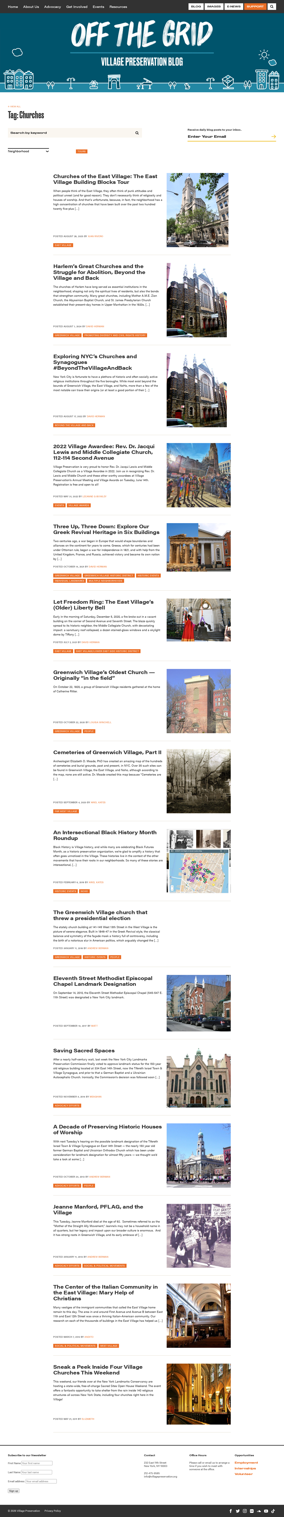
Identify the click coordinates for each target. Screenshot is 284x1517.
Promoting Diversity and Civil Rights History (115, 335)
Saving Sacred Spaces (84, 1050)
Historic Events (148, 575)
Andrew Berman (97, 948)
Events (98, 6)
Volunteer (244, 1473)
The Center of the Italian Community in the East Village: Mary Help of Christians (105, 1292)
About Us (31, 6)
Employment (246, 1462)
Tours (82, 151)
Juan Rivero (95, 236)
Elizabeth (88, 1418)
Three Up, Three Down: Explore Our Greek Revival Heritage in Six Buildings (106, 528)
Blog (196, 6)
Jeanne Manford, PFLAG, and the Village (98, 1209)
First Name (14, 1463)
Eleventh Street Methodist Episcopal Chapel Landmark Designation (103, 980)
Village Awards (79, 505)
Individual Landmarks (69, 580)
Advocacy (52, 6)
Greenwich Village (67, 335)
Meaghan (96, 1096)
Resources (118, 6)
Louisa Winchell (100, 722)
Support (255, 6)
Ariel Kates (98, 802)
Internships (245, 1468)
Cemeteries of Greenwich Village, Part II (107, 752)
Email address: (17, 1481)
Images (214, 6)
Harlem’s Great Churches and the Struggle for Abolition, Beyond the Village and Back (99, 271)
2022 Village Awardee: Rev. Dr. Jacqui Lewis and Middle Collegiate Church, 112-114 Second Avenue (103, 451)
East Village (63, 245)
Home (13, 6)
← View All (14, 106)
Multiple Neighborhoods (105, 580)
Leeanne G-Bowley (94, 496)
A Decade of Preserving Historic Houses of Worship (107, 1129)
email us (210, 1462)
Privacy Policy (53, 1511)
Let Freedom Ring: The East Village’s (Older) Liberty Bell (103, 604)
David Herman (95, 326)
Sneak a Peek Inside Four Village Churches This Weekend (98, 1369)
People (89, 731)
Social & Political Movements (104, 1265)
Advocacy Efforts (67, 1105)
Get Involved (76, 6)
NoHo (84, 891)
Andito (89, 1336)
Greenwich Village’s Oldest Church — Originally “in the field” (104, 674)
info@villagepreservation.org (160, 1476)
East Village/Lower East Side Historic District (107, 651)
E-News (234, 6)
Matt (94, 1025)
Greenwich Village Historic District (108, 575)
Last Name (14, 1472)
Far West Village (66, 811)
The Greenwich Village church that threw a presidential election (100, 914)
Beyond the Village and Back (74, 425)
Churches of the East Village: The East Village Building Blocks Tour (105, 178)
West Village (109, 1345)
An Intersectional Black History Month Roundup (105, 834)
